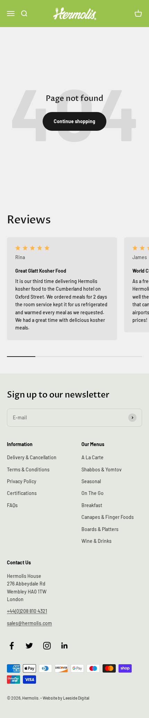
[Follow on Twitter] (29, 645)
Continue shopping (74, 121)
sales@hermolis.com (29, 623)
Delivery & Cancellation (31, 457)
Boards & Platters (100, 529)
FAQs (12, 505)
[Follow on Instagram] (47, 645)
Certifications (22, 493)
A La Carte (92, 457)
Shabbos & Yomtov (101, 469)
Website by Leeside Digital (66, 697)
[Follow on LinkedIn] (64, 645)
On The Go (92, 493)
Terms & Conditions (28, 469)
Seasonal (91, 481)
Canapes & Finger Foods (107, 517)
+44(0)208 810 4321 (27, 611)
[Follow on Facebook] (11, 645)
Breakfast (91, 505)
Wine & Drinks (96, 541)
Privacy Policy (21, 481)
